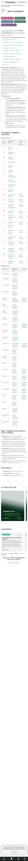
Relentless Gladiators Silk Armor (15, 313)
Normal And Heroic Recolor (11, 232)
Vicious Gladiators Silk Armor (15, 326)
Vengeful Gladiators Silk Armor (15, 287)
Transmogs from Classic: (8, 39)
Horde (14, 350)
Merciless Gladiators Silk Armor (15, 280)
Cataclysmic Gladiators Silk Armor (15, 339)
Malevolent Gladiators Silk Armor (15, 345)
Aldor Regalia (11, 162)
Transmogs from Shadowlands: (10, 62)
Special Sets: (5, 64)
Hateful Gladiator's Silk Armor (25, 300)
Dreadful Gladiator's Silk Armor (25, 345)
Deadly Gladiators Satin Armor (15, 300)
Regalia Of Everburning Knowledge (11, 250)
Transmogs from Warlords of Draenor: (12, 53)
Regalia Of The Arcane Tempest (11, 256)
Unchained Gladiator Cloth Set (15, 423)
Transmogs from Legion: (8, 56)
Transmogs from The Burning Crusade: (12, 42)
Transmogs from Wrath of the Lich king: (12, 45)
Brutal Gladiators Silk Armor (15, 293)
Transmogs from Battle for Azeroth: (11, 59)
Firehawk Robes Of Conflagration (12, 206)
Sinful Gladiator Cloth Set (14, 416)
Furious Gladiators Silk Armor (15, 306)
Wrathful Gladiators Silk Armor (15, 319)
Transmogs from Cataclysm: (9, 48)
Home (2, 5)
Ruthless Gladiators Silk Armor (15, 332)
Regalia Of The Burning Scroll (11, 217)
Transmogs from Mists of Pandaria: (11, 50)
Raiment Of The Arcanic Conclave (11, 243)
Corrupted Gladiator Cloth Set (15, 410)
